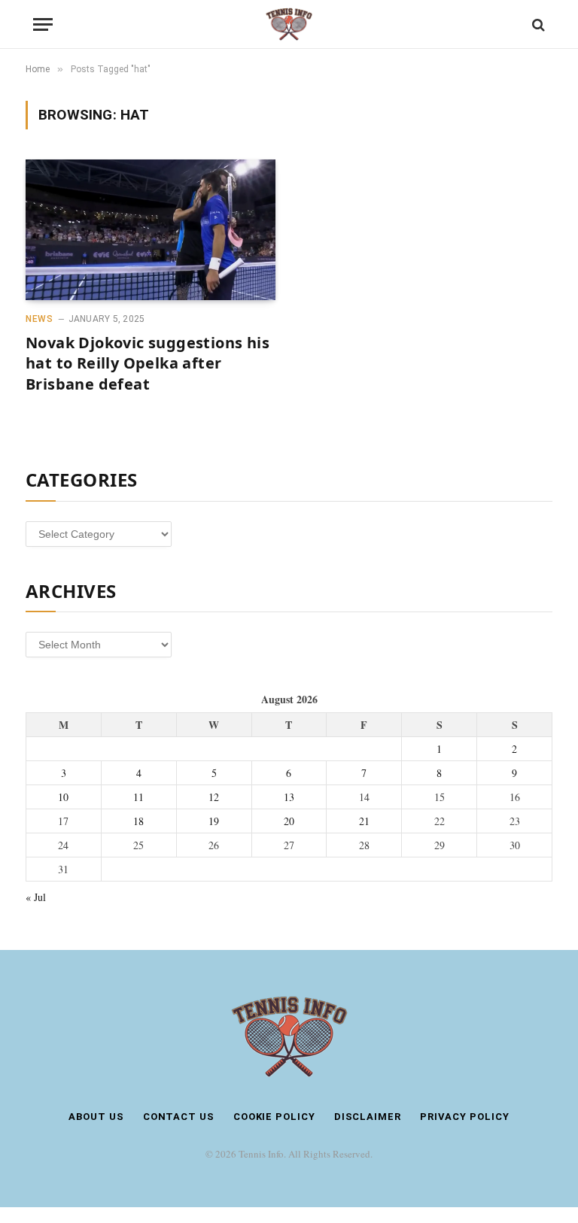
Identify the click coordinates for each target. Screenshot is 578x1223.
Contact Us (178, 1116)
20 (289, 821)
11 (138, 797)
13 (289, 797)
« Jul (36, 897)
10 (63, 797)
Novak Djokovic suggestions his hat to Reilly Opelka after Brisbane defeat (147, 362)
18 (138, 821)
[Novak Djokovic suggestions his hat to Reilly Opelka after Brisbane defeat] (150, 229)
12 (213, 797)
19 (213, 821)
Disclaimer (367, 1116)
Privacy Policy (465, 1116)
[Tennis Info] (289, 24)
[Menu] (43, 24)
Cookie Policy (274, 1116)
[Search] (537, 24)
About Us (95, 1116)
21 (364, 821)
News (39, 319)
